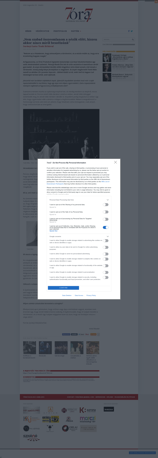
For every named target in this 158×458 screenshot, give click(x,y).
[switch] (105, 204)
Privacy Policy (91, 295)
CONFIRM (63, 288)
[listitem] (79, 200)
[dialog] (79, 229)
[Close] (116, 163)
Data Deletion (66, 295)
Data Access (79, 295)
